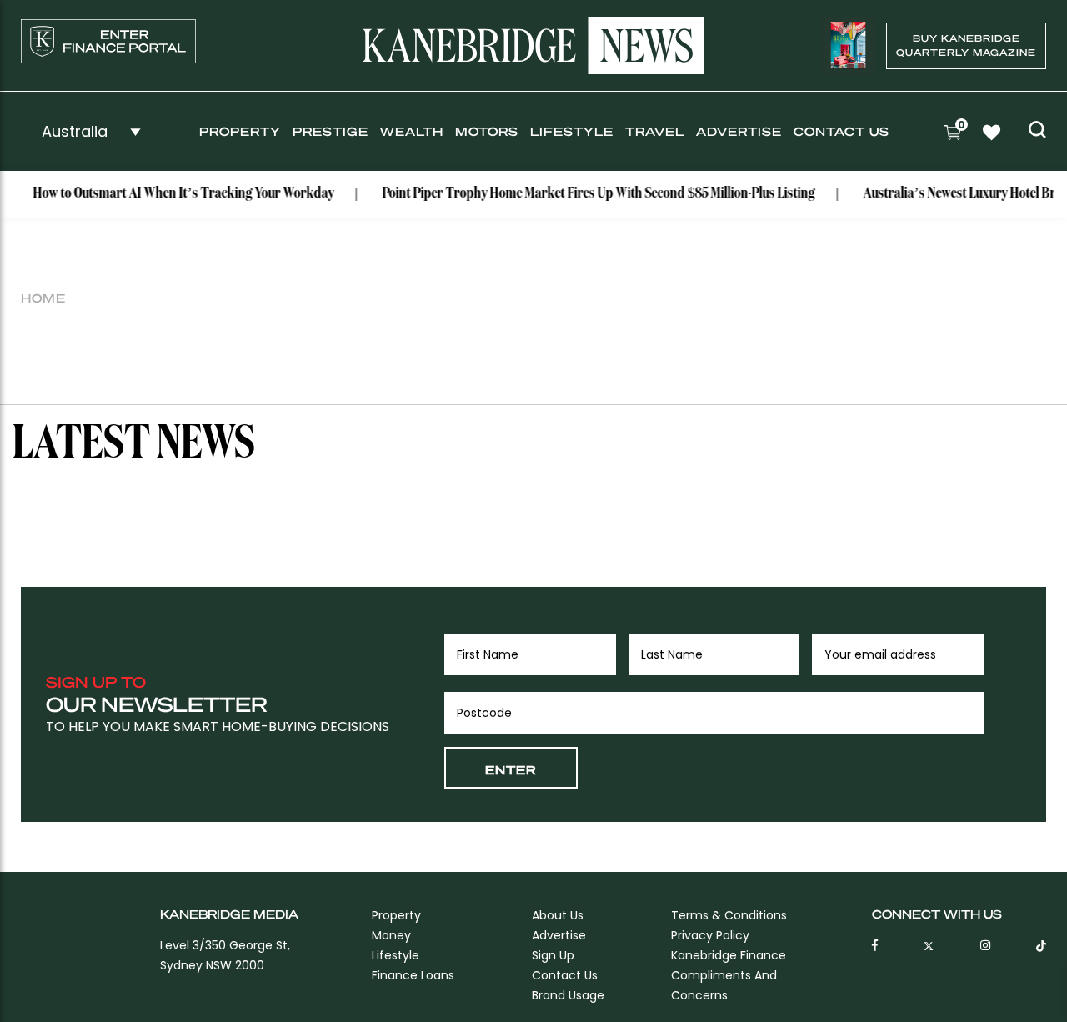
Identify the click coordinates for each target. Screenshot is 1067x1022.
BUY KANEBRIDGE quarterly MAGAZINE (966, 45)
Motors (486, 130)
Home (43, 297)
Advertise (739, 130)
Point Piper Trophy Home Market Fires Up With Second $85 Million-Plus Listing (588, 193)
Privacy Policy (710, 935)
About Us (558, 915)
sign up (553, 955)
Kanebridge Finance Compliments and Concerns (728, 975)
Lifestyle (572, 130)
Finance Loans (413, 975)
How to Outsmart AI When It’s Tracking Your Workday (173, 193)
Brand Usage (568, 995)
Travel (654, 130)
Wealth (411, 130)
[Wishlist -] (994, 133)
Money (391, 935)
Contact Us (841, 130)
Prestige (330, 130)
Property (240, 130)
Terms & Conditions (729, 915)
